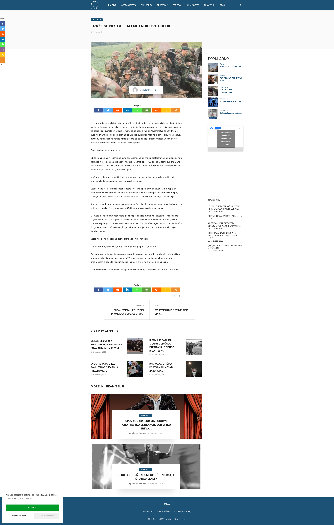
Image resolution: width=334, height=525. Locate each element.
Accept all (32, 507)
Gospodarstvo (128, 5)
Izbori (222, 5)
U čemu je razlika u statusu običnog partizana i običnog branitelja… (161, 345)
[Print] (156, 110)
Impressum (27, 498)
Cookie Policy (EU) (182, 512)
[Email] (146, 110)
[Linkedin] (127, 110)
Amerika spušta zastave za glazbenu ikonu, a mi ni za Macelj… (224, 224)
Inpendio (183, 519)
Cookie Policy (13, 498)
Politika (112, 5)
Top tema (177, 5)
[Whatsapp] (137, 110)
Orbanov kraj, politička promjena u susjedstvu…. (127, 312)
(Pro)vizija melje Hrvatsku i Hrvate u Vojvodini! (225, 246)
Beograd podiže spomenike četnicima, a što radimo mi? (146, 476)
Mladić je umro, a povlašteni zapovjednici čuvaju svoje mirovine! (106, 344)
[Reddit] (117, 110)
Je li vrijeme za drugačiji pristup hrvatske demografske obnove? (224, 207)
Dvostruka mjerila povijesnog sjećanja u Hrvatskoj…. (105, 367)
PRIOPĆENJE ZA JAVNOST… (219, 216)
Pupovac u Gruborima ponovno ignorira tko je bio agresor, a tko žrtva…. (146, 424)
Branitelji (209, 5)
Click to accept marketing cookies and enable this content (226, 139)
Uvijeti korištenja (164, 512)
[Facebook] (98, 110)
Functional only (19, 516)
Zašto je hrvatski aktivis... (231, 113)
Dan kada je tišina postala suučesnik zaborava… (161, 367)
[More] (175, 110)
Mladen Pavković (149, 90)
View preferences (46, 516)
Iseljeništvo (193, 5)
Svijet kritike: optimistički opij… (171, 312)
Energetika (146, 5)
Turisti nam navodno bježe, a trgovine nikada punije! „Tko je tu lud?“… (224, 235)
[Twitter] (108, 110)
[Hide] (1, 65)
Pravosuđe (162, 5)
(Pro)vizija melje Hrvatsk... (231, 101)
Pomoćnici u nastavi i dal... (231, 67)
